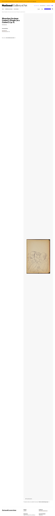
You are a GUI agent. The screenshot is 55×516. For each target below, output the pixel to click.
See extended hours (43, 5)
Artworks (5, 11)
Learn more (34, 1)
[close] (52, 1)
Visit (3, 9)
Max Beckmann (4, 30)
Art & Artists (16, 9)
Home (3, 11)
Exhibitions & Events (8, 9)
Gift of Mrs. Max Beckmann (43, 510)
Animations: (49, 5)
